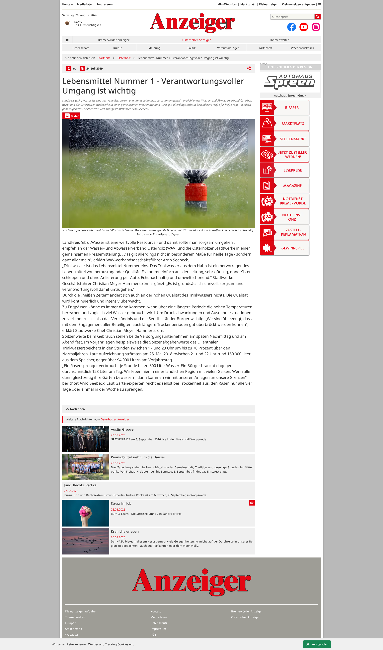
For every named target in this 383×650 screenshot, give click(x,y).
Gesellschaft (80, 48)
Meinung (154, 48)
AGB (153, 634)
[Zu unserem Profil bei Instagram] (316, 27)
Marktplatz (248, 4)
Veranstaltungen (228, 48)
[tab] (71, 115)
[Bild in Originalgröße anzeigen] (158, 173)
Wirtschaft (265, 48)
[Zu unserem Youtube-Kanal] (303, 27)
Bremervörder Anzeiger (113, 40)
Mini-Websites (227, 4)
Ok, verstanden (317, 644)
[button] (319, 4)
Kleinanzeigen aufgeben (298, 4)
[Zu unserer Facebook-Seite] (291, 27)
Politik (191, 48)
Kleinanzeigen (268, 4)
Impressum (105, 4)
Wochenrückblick (302, 48)
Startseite (104, 58)
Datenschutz (159, 623)
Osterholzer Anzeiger (196, 40)
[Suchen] (317, 17)
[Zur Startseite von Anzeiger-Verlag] (192, 23)
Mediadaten (85, 4)
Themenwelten (279, 40)
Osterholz (124, 58)
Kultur (117, 48)
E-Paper (70, 623)
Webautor (71, 634)
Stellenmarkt (73, 629)
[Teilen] (249, 68)
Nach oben (77, 409)
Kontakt (67, 4)
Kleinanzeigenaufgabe (80, 611)
